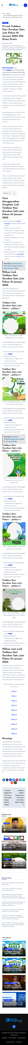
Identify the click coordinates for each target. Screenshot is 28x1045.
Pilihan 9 (14, 705)
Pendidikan (8, 949)
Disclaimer (19, 1042)
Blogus (23, 1032)
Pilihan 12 (14, 719)
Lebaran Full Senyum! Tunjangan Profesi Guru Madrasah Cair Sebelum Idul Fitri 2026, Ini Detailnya (13, 917)
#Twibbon (12, 48)
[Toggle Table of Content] (13, 193)
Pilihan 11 (14, 714)
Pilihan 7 (14, 696)
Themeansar (14, 1035)
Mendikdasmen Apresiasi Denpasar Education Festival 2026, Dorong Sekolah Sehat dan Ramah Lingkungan (13, 896)
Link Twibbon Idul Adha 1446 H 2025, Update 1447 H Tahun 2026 (14, 863)
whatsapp (20, 254)
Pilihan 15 (14, 733)
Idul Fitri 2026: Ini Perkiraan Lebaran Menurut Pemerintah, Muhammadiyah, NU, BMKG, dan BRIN (13, 924)
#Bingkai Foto (8, 46)
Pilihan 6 (14, 691)
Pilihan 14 (14, 729)
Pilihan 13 (14, 724)
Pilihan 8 (14, 700)
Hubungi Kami (22, 1038)
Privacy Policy (10, 1042)
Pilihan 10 (14, 710)
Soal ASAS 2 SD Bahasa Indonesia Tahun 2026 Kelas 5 (13, 970)
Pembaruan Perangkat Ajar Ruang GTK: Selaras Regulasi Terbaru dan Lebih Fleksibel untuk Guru (13, 903)
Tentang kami (12, 1038)
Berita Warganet (10, 865)
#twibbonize (18, 49)
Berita (7, 983)
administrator (10, 845)
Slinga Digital (10, 829)
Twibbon (5, 22)
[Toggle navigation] (2, 5)
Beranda (4, 1038)
